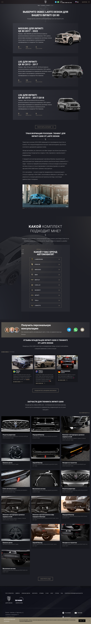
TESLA (36, 300)
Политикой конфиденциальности (25, 621)
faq (62, 593)
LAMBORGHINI (39, 259)
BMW (36, 274)
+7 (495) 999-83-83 (66, 2)
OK (81, 620)
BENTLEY (37, 279)
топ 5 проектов (9, 593)
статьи (57, 593)
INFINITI (37, 295)
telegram (68, 612)
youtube (79, 612)
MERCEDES (38, 269)
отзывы (41, 593)
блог (52, 593)
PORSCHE (37, 264)
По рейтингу (83, 412)
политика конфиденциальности (74, 593)
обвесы (18, 593)
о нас (47, 593)
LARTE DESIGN (8, 602)
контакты (34, 593)
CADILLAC (37, 285)
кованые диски (26, 593)
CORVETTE (38, 305)
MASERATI (38, 290)
